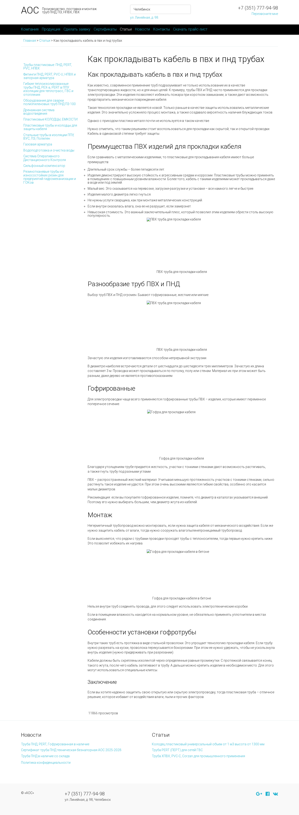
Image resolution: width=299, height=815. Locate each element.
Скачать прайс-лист (190, 29)
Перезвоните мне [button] (265, 14)
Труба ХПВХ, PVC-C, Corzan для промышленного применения (198, 756)
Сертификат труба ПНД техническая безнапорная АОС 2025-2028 (71, 750)
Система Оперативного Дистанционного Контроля (44, 158)
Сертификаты (105, 29)
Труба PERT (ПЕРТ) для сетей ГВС (177, 750)
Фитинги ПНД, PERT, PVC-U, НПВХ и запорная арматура (49, 76)
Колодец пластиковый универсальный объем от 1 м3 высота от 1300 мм (208, 744)
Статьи (126, 29)
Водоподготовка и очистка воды (48, 150)
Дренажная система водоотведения (38, 111)
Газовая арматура (37, 144)
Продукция (51, 29)
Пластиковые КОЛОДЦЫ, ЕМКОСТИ (50, 119)
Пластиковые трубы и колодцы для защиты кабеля (50, 127)
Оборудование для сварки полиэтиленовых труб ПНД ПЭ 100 (49, 102)
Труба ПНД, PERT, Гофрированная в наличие (55, 744)
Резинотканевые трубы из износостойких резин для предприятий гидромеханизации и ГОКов (49, 177)
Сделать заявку (77, 29)
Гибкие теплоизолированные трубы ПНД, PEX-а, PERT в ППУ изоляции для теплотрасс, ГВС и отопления (48, 89)
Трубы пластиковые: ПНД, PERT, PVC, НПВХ (47, 66)
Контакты (161, 29)
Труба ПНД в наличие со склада (45, 756)
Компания (30, 29)
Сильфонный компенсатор (44, 166)
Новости (142, 29)
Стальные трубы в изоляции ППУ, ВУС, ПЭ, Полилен (48, 136)
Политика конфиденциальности (46, 762)
